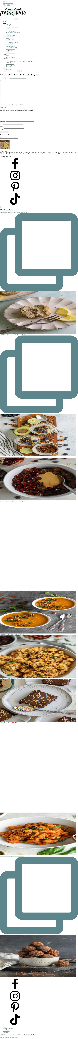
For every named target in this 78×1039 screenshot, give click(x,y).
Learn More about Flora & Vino (7, 156)
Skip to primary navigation (9, 1)
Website (2, 129)
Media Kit (5, 1029)
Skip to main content (8, 3)
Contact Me (6, 1032)
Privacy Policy (6, 1031)
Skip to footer (6, 5)
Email (1, 126)
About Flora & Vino (8, 1028)
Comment (3, 121)
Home (4, 1027)
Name (1, 123)
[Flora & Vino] (13, 16)
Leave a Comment (21, 78)
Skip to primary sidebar (8, 4)
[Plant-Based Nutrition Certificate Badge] (0, 207)
